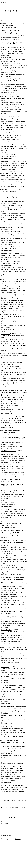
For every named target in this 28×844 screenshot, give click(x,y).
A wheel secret (5, 314)
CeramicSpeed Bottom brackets (10, 596)
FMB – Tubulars (5, 577)
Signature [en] (5, 96)
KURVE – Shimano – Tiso (8, 559)
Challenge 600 (5, 79)
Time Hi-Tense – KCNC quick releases (11, 502)
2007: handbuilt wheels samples (10, 760)
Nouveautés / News (10, 27)
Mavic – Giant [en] (6, 630)
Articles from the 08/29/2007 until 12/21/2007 (14, 800)
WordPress (18, 839)
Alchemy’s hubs (5, 334)
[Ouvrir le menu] (26, 2)
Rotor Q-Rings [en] (6, 173)
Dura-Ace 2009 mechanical (8, 116)
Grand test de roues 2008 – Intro (10, 699)
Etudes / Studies (9, 527)
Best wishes (4, 740)
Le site (23, 807)
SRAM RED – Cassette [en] (8, 451)
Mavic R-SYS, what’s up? (8, 372)
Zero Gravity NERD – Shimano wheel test (12, 484)
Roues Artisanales (6, 2)
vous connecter (12, 821)
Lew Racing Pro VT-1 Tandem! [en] (11, 778)
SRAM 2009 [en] (6, 208)
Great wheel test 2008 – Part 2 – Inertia (12, 523)
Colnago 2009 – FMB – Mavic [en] (10, 154)
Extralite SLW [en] (6, 540)
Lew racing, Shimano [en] (8, 647)
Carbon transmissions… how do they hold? (13, 409)
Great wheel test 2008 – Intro (9, 678)
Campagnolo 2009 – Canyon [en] (10, 246)
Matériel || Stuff (9, 413)
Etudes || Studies (6, 466)
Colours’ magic (5, 616)
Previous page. (5, 20)
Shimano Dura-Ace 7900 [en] (9, 59)
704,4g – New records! (7, 353)
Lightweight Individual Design (9, 720)
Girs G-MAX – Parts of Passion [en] (11, 189)
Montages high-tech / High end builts (11, 763)
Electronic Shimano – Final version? (11, 430)
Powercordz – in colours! (8, 390)
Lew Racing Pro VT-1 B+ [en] (9, 227)
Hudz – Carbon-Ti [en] (7, 42)
